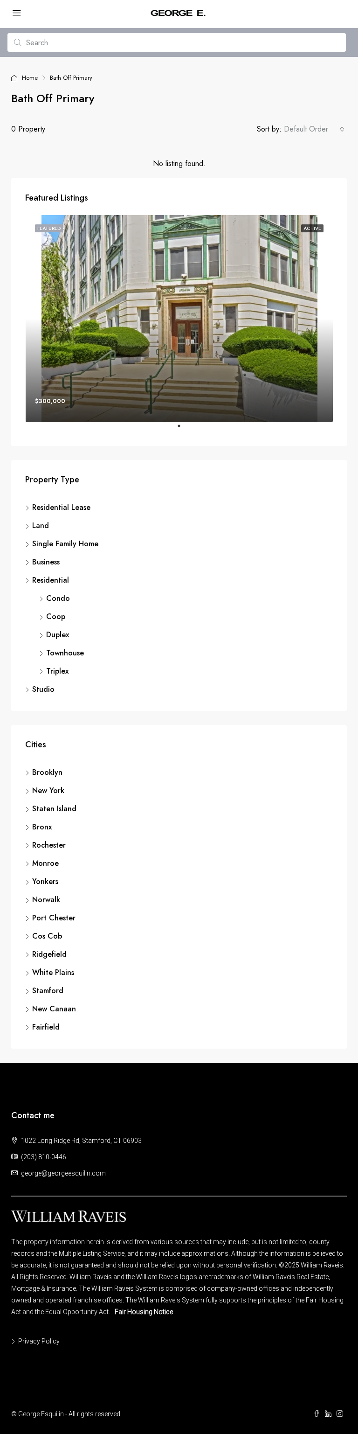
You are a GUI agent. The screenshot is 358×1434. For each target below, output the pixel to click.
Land (40, 525)
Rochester (49, 845)
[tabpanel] (179, 318)
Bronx (42, 826)
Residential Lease (61, 507)
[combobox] (314, 129)
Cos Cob (47, 936)
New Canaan (54, 1008)
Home (30, 77)
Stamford (47, 990)
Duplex (57, 634)
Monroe (45, 863)
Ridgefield (49, 954)
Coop (55, 616)
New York (48, 790)
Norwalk (46, 899)
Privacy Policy (39, 1341)
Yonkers (45, 881)
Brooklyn (47, 772)
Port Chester (54, 917)
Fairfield (46, 1027)
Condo (58, 598)
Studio (43, 689)
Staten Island (54, 808)
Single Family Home (65, 543)
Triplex (57, 671)
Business (46, 562)
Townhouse (65, 652)
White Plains (53, 972)
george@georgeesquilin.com (63, 1173)
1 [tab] (183, 429)
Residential (50, 580)
